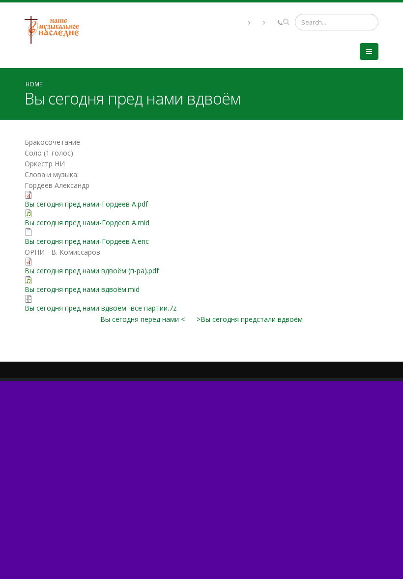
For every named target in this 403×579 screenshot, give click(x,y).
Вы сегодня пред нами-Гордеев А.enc (87, 241)
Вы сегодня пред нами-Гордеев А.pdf (86, 204)
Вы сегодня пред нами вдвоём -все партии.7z (100, 308)
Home (34, 84)
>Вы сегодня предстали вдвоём (250, 319)
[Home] (55, 29)
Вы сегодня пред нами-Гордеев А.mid (87, 222)
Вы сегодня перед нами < (142, 319)
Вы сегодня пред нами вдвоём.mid (82, 289)
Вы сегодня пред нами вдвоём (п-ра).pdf (92, 270)
